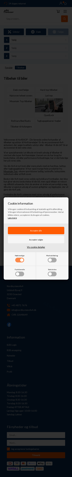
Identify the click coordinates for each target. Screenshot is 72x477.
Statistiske (52, 269)
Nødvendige (19, 256)
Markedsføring (52, 256)
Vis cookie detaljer (36, 247)
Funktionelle (20, 269)
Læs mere (12, 218)
